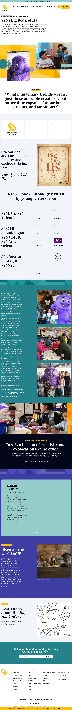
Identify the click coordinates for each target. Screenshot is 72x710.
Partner (15, 16)
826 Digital (31, 681)
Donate (65, 7)
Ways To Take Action (49, 672)
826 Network (32, 678)
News (29, 689)
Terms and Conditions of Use (50, 706)
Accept (59, 708)
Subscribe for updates (47, 684)
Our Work (31, 672)
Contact (15, 689)
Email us (4, 629)
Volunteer (46, 681)
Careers (15, 686)
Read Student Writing (63, 672)
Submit (48, 656)
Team (15, 683)
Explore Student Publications (62, 676)
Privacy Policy (40, 706)
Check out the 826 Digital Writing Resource (14, 393)
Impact (30, 675)
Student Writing (50, 7)
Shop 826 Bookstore (63, 679)
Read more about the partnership (12, 390)
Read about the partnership (10, 591)
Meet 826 (16, 7)
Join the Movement (36, 7)
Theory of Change (18, 681)
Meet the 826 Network (8, 396)
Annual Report (17, 678)
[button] (1, 1)
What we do (24, 7)
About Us (16, 672)
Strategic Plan (17, 675)
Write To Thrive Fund (34, 683)
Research (31, 686)
